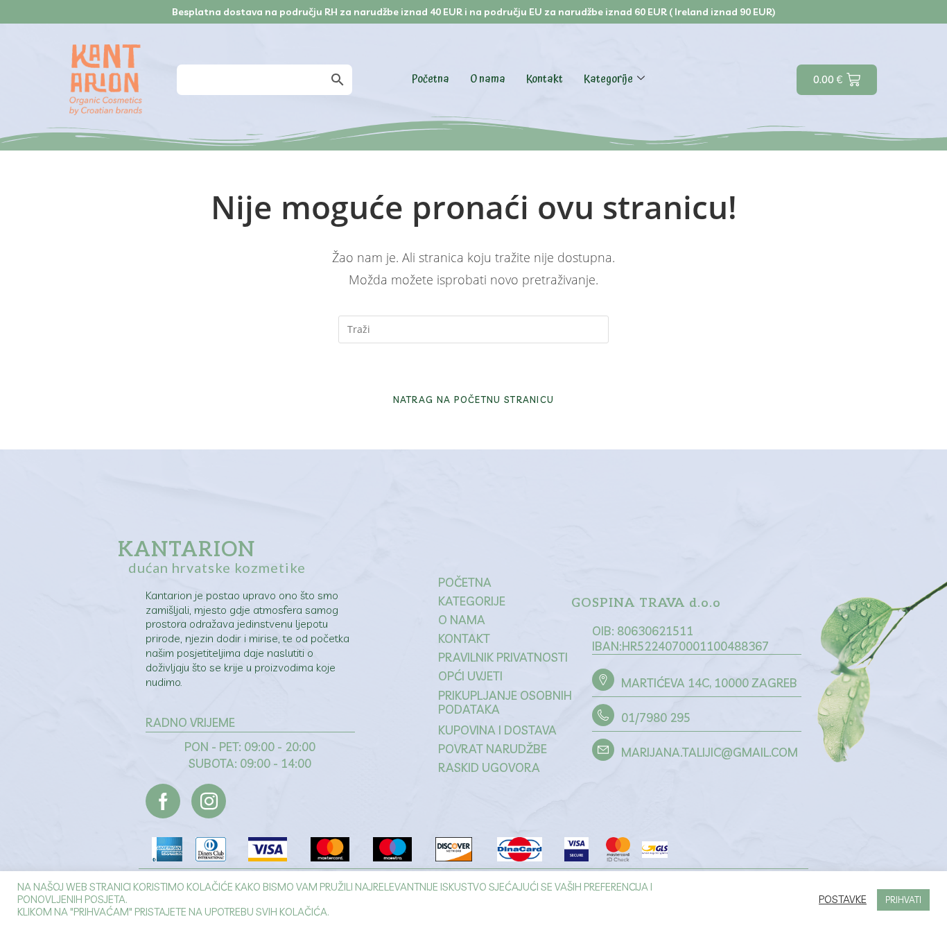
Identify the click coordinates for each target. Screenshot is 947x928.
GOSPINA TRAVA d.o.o (646, 603)
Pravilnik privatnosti (503, 657)
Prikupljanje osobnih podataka (505, 702)
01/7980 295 (655, 717)
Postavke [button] (843, 899)
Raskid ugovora (489, 767)
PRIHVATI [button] (903, 899)
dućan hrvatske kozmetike (217, 567)
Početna (430, 79)
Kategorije (608, 79)
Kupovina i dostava (497, 730)
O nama (487, 79)
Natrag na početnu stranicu (474, 399)
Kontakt (544, 79)
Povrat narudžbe (492, 748)
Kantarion (186, 550)
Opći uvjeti (470, 676)
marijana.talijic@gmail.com (709, 752)
